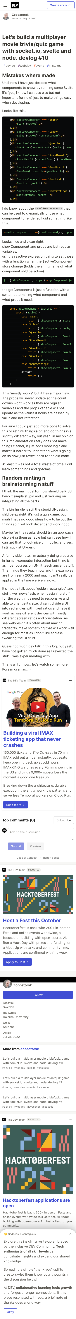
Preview (35, 846)
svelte (39, 65)
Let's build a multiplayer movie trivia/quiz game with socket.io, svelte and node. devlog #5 (35, 1102)
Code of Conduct (27, 857)
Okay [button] (10, 1312)
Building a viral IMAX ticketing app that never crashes (32, 739)
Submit (16, 846)
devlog (9, 65)
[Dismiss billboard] (70, 1234)
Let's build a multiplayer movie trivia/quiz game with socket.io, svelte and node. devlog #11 (35, 1063)
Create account (61, 5)
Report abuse (51, 857)
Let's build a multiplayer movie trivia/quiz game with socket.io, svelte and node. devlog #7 (35, 1082)
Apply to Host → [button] (17, 962)
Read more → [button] (15, 805)
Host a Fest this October (32, 920)
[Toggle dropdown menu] (70, 680)
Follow (38, 995)
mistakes (54, 65)
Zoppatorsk (20, 14)
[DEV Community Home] (15, 5)
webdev (24, 65)
